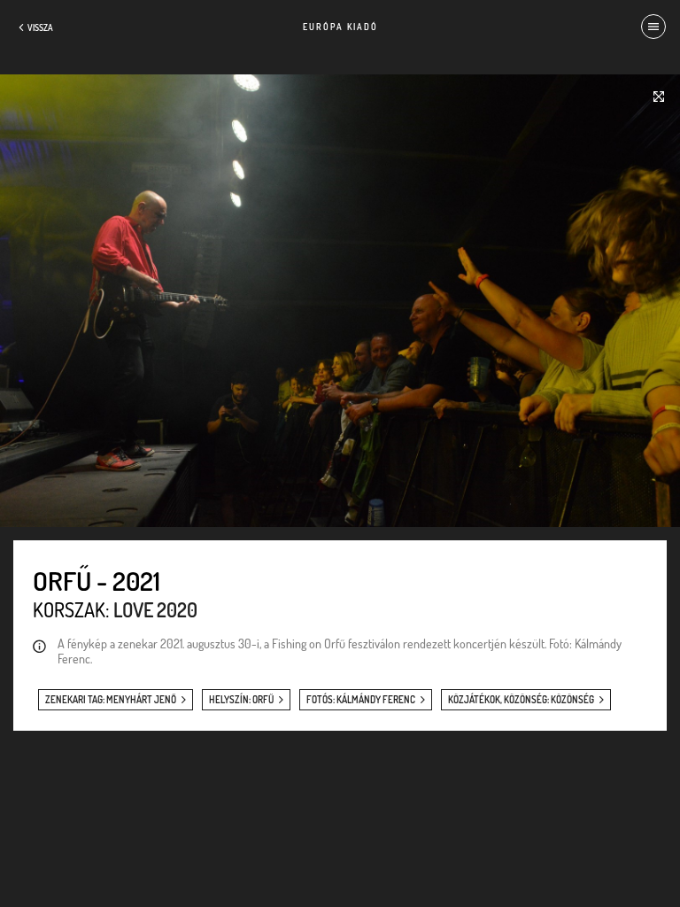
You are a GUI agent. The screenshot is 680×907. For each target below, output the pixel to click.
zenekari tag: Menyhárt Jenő (110, 700)
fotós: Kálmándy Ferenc (360, 700)
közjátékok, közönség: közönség (521, 700)
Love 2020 (155, 609)
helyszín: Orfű (241, 700)
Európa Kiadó (340, 26)
